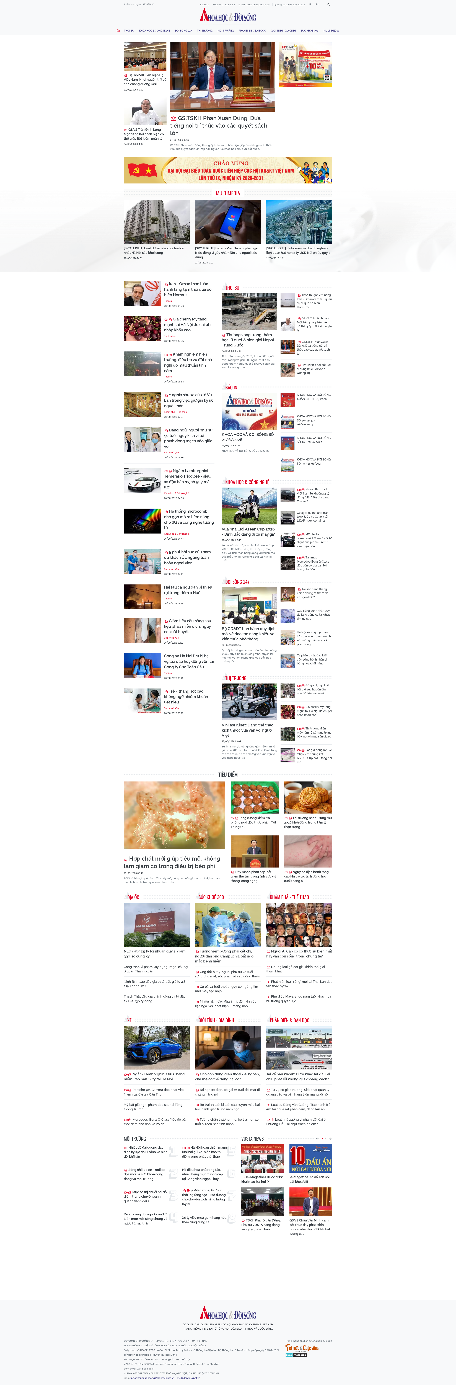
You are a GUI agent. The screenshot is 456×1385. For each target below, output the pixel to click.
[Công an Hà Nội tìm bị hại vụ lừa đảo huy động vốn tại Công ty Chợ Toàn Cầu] (142, 665)
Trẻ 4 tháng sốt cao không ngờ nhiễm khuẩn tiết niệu (186, 697)
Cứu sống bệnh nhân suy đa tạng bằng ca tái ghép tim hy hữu (313, 614)
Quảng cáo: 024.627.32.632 (289, 4)
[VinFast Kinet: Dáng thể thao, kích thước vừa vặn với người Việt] (249, 702)
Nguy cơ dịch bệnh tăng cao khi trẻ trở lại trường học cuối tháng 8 (306, 876)
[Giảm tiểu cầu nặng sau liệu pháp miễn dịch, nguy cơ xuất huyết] (142, 630)
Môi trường (225, 30)
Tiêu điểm (228, 774)
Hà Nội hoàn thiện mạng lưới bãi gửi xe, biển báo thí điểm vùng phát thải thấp (204, 1152)
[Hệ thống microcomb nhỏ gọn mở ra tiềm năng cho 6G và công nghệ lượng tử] (142, 521)
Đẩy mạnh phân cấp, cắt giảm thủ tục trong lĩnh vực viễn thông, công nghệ (254, 876)
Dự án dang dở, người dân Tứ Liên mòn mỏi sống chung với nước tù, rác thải (146, 1218)
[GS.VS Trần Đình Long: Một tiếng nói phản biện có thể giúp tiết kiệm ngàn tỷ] (145, 111)
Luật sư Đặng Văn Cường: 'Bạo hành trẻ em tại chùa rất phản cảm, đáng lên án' (298, 1107)
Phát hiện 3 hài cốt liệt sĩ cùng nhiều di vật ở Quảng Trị (314, 369)
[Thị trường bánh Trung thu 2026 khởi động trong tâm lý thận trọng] (308, 797)
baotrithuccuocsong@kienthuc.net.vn (152, 1378)
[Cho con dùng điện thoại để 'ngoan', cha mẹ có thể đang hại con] (228, 1048)
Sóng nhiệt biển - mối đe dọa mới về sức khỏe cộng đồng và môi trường (144, 1174)
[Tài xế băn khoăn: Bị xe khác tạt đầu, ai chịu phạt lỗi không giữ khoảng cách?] (299, 1048)
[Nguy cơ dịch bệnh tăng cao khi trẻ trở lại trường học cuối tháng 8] (308, 851)
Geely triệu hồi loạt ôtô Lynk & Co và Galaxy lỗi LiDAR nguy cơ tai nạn (312, 516)
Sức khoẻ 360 (309, 30)
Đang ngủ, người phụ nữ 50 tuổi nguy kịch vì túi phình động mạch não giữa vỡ (188, 438)
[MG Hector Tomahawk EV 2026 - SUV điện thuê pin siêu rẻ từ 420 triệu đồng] (288, 539)
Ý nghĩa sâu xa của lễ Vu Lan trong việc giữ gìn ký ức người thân (188, 400)
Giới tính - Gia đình (283, 30)
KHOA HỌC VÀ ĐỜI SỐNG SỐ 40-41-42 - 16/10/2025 (314, 420)
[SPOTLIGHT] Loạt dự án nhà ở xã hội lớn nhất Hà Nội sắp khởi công (154, 250)
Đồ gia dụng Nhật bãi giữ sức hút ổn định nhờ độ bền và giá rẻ (313, 689)
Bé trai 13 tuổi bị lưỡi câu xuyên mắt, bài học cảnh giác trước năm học (227, 1107)
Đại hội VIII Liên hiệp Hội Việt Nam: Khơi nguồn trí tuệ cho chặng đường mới (145, 79)
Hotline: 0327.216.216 (224, 4)
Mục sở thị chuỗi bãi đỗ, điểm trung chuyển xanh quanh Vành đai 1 (145, 1196)
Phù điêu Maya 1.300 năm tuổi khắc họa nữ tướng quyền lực (298, 999)
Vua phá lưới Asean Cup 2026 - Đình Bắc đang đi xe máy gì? (248, 532)
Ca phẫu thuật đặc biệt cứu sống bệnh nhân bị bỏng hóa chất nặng (312, 659)
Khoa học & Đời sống (228, 15)
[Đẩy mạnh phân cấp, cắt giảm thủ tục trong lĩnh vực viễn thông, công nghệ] (255, 851)
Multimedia (331, 30)
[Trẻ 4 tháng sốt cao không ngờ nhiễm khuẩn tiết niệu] (142, 700)
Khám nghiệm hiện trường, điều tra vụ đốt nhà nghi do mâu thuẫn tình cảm (188, 362)
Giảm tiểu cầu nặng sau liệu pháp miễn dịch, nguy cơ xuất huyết (187, 626)
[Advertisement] (228, 1264)
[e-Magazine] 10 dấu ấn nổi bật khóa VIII (309, 1179)
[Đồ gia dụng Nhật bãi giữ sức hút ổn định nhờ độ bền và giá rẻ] (288, 691)
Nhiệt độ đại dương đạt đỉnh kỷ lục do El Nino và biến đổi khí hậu (145, 1152)
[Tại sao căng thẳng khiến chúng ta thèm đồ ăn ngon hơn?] (288, 594)
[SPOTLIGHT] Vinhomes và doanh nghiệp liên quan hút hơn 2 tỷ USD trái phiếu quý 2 (298, 250)
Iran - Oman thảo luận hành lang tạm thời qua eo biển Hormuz (187, 289)
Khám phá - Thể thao (175, 412)
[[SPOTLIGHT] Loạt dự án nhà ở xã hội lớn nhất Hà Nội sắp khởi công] (157, 222)
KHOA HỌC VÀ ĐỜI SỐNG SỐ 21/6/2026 (248, 437)
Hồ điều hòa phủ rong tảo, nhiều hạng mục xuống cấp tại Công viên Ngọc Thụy (202, 1174)
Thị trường (205, 30)
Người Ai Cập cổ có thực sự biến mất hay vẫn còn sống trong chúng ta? (299, 953)
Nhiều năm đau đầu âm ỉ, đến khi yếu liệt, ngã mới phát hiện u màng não (225, 1004)
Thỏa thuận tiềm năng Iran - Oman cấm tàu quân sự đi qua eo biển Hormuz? (314, 301)
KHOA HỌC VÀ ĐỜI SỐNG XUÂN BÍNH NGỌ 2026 (314, 396)
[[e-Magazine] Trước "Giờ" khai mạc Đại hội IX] (262, 1158)
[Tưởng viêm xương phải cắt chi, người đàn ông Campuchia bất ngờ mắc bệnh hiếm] (228, 925)
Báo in (231, 387)
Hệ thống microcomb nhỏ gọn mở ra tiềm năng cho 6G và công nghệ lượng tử (189, 519)
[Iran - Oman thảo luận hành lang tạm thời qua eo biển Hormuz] (142, 293)
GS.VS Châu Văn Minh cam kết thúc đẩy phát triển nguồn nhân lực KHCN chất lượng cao (309, 1227)
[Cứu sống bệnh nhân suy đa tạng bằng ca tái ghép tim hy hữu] (288, 616)
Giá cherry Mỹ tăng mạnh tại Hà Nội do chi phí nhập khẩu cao (187, 324)
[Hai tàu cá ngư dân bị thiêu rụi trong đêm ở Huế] (142, 596)
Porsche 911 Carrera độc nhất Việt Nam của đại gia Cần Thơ (154, 1092)
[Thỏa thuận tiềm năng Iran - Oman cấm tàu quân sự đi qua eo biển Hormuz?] (288, 300)
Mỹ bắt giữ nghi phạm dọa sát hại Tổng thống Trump (153, 1107)
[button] (317, 1138)
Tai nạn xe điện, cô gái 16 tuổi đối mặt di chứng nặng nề (227, 1092)
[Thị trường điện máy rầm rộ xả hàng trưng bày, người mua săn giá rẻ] (288, 734)
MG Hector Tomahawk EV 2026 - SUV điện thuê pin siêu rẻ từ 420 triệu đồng (314, 540)
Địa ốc (133, 897)
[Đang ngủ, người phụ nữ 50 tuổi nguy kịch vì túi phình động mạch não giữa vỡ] (142, 439)
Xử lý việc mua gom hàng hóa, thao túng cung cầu (204, 1220)
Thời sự (129, 30)
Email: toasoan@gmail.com (254, 4)
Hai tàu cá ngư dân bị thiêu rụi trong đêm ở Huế (188, 590)
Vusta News (252, 1138)
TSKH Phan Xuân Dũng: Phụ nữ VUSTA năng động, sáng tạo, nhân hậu (261, 1224)
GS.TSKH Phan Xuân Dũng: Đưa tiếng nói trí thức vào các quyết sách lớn (218, 125)
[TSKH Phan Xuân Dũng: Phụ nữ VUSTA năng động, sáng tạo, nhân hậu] (262, 1201)
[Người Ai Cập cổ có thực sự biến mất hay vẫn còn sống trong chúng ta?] (299, 925)
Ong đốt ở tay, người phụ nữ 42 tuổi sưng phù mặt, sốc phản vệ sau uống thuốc (228, 974)
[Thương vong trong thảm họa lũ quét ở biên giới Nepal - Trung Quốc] (249, 311)
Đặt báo (204, 4)
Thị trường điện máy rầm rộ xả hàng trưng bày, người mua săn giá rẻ (314, 732)
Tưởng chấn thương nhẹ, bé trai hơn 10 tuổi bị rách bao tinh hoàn (227, 1122)
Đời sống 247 (183, 30)
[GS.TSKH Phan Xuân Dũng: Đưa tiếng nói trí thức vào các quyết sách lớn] (222, 77)
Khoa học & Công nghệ (154, 30)
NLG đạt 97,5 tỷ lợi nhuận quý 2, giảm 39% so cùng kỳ (155, 953)
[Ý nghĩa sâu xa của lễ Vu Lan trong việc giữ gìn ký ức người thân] (142, 404)
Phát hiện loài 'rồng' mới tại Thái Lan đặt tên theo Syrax (298, 984)
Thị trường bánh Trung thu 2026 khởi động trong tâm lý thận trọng (308, 822)
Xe (129, 1020)
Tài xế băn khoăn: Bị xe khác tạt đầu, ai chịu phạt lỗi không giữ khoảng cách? (298, 1076)
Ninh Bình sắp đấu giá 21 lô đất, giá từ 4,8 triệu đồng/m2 (155, 984)
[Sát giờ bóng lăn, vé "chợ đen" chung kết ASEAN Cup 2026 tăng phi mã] (288, 755)
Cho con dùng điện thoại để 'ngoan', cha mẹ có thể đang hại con (227, 1076)
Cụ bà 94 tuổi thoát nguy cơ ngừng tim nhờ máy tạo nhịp (226, 989)
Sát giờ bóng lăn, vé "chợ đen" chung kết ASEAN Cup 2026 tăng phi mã (314, 756)
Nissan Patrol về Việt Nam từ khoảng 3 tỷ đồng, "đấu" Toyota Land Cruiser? (313, 495)
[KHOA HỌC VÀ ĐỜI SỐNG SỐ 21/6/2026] (249, 411)
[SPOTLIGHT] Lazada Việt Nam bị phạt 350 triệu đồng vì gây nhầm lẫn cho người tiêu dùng (226, 252)
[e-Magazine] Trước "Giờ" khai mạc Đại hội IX (262, 1179)
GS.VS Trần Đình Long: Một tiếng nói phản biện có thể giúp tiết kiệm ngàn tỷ (144, 134)
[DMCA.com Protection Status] (296, 1354)
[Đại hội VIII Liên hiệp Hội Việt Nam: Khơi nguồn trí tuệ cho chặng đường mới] (145, 56)
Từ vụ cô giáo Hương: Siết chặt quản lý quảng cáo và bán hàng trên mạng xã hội (297, 1092)
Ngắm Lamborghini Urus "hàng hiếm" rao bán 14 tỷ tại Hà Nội (154, 1076)
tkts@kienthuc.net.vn (188, 1378)
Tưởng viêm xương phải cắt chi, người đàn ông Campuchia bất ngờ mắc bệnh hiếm (224, 956)
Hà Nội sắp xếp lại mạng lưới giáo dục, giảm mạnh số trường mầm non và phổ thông (314, 638)
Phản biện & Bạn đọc (252, 30)
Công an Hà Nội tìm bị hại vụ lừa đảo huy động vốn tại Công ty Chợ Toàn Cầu (189, 661)
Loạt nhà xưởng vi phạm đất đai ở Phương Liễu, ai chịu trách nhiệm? (296, 1122)
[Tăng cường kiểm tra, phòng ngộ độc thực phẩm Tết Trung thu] (255, 797)
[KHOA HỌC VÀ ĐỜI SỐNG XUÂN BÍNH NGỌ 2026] (288, 400)
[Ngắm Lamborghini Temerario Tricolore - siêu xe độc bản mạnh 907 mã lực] (142, 480)
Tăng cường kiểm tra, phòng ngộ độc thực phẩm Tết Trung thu (253, 822)
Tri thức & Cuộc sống (301, 1348)
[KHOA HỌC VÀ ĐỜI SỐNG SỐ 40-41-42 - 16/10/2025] (288, 422)
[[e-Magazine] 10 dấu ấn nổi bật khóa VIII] (310, 1158)
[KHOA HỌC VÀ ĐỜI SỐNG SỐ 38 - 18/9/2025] (288, 465)
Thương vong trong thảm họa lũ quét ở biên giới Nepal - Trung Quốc (249, 339)
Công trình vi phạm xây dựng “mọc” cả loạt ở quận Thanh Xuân (156, 969)
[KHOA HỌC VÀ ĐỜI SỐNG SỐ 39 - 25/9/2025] (288, 443)
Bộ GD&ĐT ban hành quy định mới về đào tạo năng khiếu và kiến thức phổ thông (249, 633)
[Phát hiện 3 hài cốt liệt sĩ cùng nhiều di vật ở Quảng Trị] (288, 370)
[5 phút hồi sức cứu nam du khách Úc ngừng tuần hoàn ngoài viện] (142, 561)
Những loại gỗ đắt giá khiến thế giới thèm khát (295, 969)
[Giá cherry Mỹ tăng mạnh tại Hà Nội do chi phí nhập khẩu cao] (142, 328)
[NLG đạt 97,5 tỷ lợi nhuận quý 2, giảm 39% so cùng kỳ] (157, 925)
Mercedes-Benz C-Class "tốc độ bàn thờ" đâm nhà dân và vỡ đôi (156, 1122)
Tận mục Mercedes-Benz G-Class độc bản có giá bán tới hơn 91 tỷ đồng (313, 563)
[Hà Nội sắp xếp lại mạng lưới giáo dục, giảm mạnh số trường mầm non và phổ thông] (288, 637)
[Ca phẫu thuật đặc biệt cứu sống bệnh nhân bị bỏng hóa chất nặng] (288, 661)
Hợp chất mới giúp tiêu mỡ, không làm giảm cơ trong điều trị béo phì (172, 862)
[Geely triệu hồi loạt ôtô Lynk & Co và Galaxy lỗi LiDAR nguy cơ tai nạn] (288, 518)
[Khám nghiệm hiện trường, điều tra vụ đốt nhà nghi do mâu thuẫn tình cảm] (142, 363)
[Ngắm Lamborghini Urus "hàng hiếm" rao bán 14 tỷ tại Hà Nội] (157, 1048)
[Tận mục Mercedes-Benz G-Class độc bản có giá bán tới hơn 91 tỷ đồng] (288, 563)
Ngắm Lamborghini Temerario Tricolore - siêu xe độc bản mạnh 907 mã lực (187, 478)
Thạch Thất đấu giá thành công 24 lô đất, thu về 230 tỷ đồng (154, 999)
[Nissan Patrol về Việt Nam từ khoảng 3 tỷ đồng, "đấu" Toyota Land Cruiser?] (288, 495)
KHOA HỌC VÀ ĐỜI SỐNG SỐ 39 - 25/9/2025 (314, 440)
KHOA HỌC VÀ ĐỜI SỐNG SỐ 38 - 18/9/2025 (314, 461)
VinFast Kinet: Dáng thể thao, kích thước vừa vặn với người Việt (248, 730)
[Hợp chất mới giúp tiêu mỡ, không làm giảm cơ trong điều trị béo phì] (174, 815)
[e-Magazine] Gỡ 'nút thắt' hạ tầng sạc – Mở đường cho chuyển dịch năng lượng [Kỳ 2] (204, 1197)
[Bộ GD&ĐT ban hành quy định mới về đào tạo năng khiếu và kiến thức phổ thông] (249, 605)
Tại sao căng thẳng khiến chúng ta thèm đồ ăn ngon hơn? (312, 593)
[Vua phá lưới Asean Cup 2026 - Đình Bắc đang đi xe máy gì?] (249, 506)
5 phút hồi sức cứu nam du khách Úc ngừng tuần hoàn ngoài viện (187, 557)
